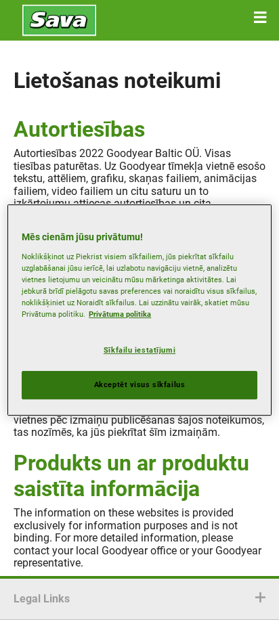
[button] (260, 17)
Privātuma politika (120, 314)
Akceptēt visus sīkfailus (140, 384)
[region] (139, 310)
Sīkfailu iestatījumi (139, 350)
